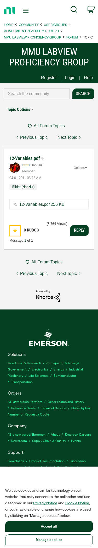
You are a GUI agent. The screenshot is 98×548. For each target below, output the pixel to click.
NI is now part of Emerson (26, 434)
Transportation (22, 381)
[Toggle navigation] (26, 10)
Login (70, 77)
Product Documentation (47, 460)
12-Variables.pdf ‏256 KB (42, 204)
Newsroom (19, 440)
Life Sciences (38, 375)
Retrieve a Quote (23, 407)
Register (49, 77)
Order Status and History (66, 401)
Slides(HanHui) (23, 187)
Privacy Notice (45, 502)
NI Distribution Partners (25, 401)
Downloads (16, 460)
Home (9, 24)
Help (88, 77)
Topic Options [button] (18, 109)
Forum (72, 37)
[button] (15, 231)
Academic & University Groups (31, 30)
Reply (79, 230)
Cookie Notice (77, 502)
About (55, 434)
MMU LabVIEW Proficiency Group (32, 37)
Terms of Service (53, 407)
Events (76, 440)
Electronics (40, 369)
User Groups (55, 24)
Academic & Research (24, 362)
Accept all (49, 526)
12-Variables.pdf (25, 158)
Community (29, 24)
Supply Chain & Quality (49, 440)
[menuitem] (74, 10)
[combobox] (37, 93)
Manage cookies (49, 540)
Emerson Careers (78, 434)
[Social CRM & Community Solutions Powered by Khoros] (48, 296)
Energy (59, 369)
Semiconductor (65, 375)
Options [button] (79, 168)
